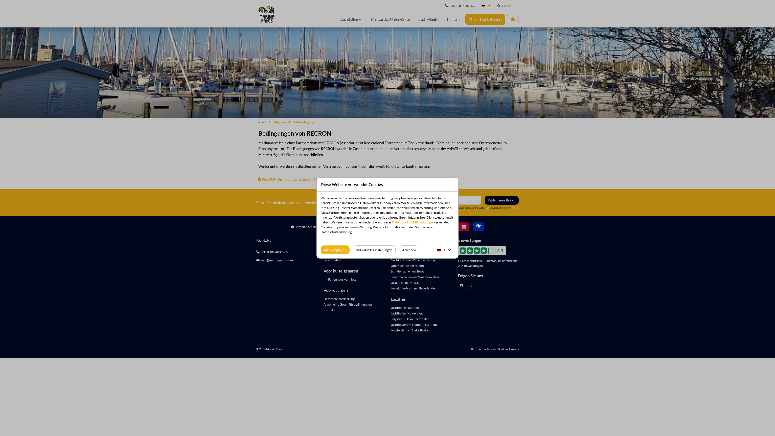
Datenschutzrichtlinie (407, 222)
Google (428, 222)
